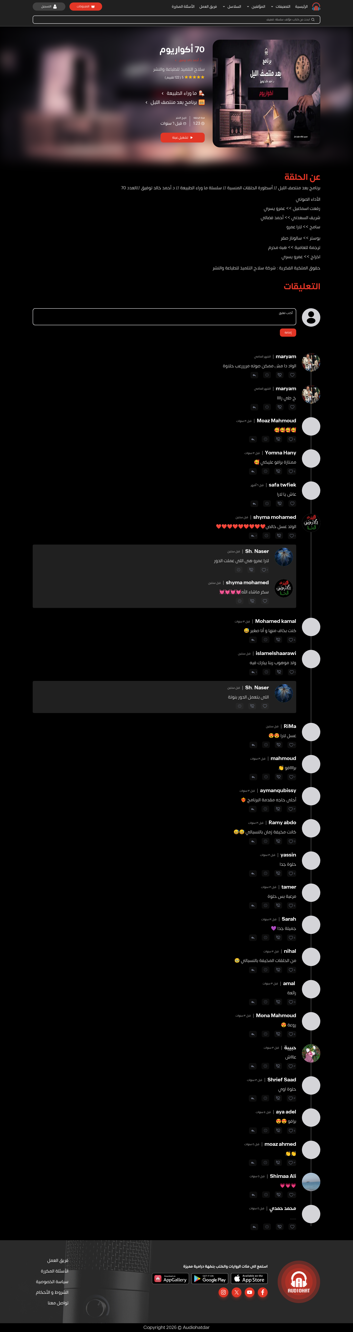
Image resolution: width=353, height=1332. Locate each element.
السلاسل (234, 7)
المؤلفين (258, 7)
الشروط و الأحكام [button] (52, 1292)
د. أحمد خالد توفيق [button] (190, 60)
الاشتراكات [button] (83, 6)
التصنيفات (283, 7)
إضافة (288, 332)
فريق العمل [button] (208, 7)
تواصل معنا (58, 1303)
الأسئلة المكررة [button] (183, 7)
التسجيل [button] (46, 6)
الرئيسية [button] (301, 7)
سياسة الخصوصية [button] (52, 1281)
